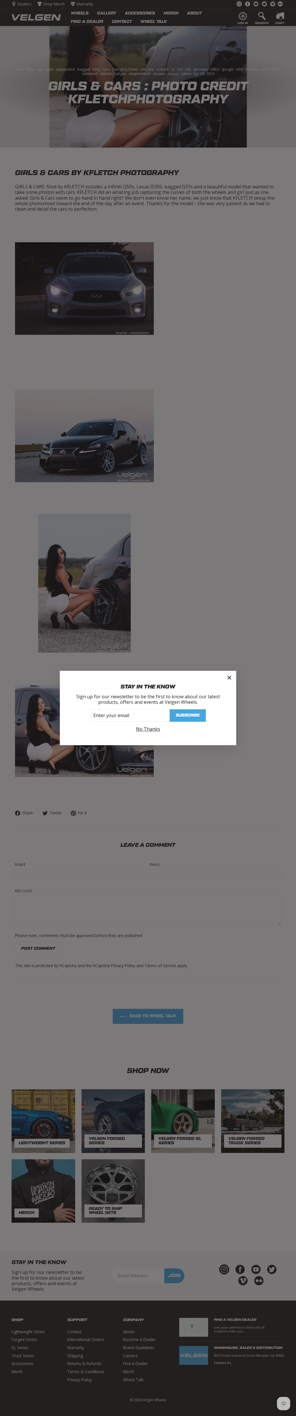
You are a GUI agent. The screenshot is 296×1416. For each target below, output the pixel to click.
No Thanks (148, 729)
